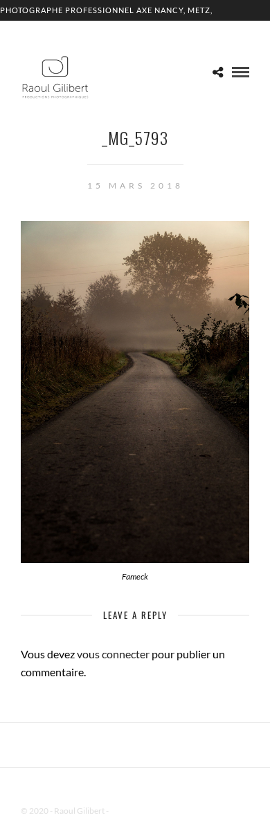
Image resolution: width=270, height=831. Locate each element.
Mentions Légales (141, 810)
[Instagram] (153, 789)
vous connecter (113, 653)
